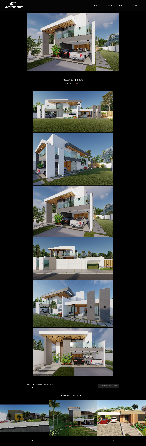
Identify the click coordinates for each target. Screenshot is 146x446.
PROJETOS (109, 5)
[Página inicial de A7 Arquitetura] (17, 5)
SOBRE (122, 5)
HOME (97, 5)
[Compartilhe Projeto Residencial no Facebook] (27, 387)
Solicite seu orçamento (108, 385)
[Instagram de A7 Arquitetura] (113, 440)
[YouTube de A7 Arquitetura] (116, 440)
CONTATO (134, 5)
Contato (42, 440)
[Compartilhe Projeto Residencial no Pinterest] (32, 387)
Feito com (73, 444)
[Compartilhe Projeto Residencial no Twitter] (30, 387)
